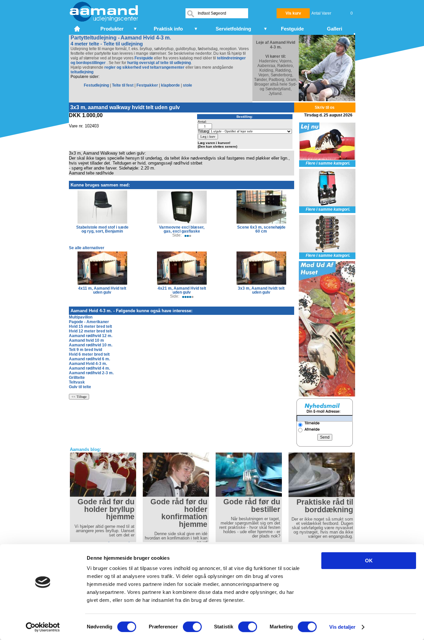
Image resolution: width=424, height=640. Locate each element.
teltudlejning (82, 72)
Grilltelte (77, 377)
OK (369, 560)
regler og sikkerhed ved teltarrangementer (144, 67)
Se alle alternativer (86, 248)
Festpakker (147, 85)
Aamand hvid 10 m (86, 340)
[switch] (192, 626)
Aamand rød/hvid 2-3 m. (91, 373)
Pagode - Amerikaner (89, 322)
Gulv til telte (80, 387)
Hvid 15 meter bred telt (90, 326)
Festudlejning (96, 85)
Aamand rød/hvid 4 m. (89, 368)
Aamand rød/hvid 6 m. (89, 359)
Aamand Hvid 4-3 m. (88, 363)
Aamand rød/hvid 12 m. (90, 335)
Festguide (143, 58)
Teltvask (77, 382)
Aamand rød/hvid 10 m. (90, 345)
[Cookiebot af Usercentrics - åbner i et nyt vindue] (43, 627)
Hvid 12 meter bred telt (90, 331)
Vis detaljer (342, 627)
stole (187, 85)
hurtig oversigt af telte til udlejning (159, 62)
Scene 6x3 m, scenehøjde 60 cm (261, 229)
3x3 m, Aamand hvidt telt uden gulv (261, 290)
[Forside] (77, 28)
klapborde (170, 85)
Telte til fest (122, 85)
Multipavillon (80, 317)
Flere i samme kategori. (328, 163)
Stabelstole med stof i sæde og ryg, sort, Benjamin (102, 229)
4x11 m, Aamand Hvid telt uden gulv (102, 290)
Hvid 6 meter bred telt (89, 354)
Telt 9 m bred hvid (85, 349)
